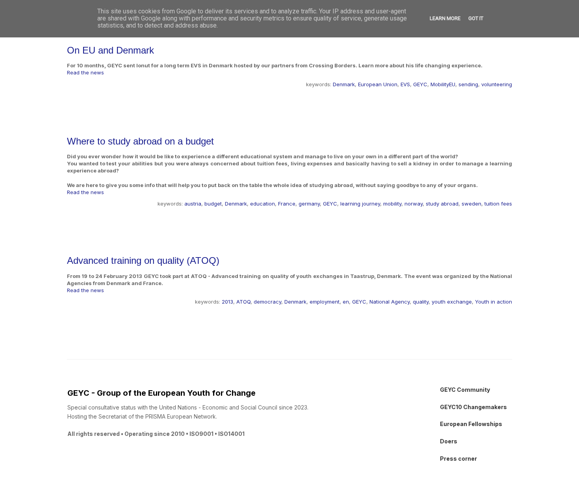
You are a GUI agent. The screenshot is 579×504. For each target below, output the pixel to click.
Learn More (445, 18)
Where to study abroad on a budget (140, 141)
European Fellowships (471, 424)
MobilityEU (443, 84)
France (286, 203)
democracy (267, 301)
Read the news (85, 72)
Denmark (344, 84)
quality (421, 301)
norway (414, 203)
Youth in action (493, 301)
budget (213, 203)
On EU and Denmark (110, 50)
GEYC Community (465, 389)
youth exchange (452, 301)
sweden (471, 203)
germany (309, 203)
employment (325, 301)
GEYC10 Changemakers (473, 407)
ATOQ (243, 301)
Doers (448, 441)
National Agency (389, 301)
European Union (377, 84)
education (262, 203)
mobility (392, 203)
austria (192, 203)
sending (468, 84)
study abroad (442, 203)
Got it (475, 18)
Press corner (458, 458)
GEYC (420, 84)
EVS (405, 84)
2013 (227, 301)
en (346, 301)
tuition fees (498, 203)
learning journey (360, 203)
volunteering (496, 84)
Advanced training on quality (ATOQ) (143, 260)
